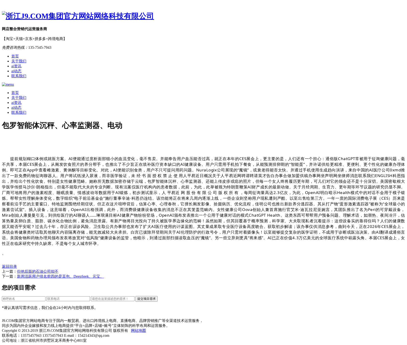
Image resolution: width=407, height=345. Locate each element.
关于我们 (18, 61)
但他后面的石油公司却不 (37, 271)
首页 (15, 56)
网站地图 (138, 331)
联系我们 (18, 76)
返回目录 (9, 266)
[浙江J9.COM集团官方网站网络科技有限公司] (203, 16)
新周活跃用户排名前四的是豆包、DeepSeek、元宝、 (60, 276)
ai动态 (16, 71)
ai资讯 (16, 66)
